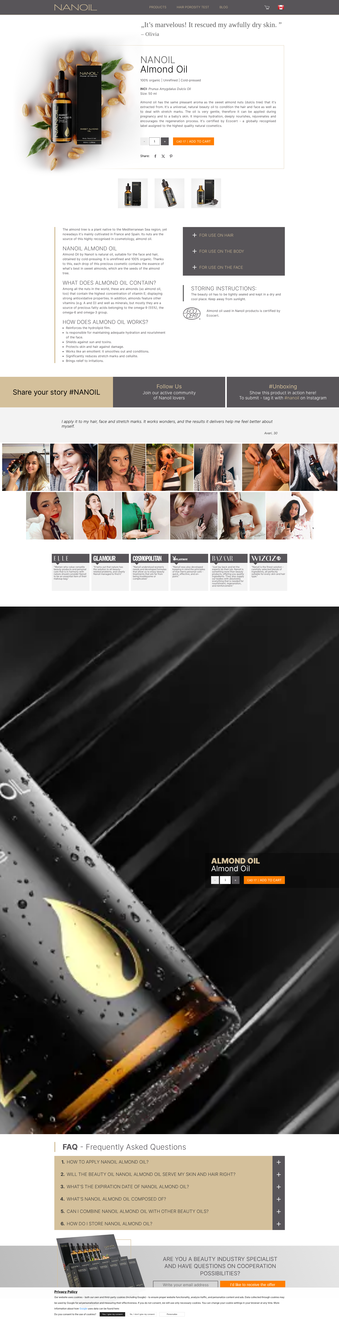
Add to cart (200, 141)
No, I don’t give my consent (142, 1314)
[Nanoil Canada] (75, 7)
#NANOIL (84, 392)
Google (83, 1308)
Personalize (172, 1314)
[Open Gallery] (133, 193)
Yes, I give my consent (112, 1314)
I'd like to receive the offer (252, 1285)
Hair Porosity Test (193, 7)
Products (157, 7)
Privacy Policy (65, 1292)
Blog (224, 7)
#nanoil (291, 397)
